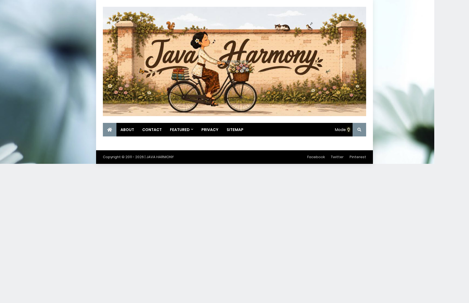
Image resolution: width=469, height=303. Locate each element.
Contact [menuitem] (152, 129)
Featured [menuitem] (180, 129)
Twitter (337, 157)
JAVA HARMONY (160, 157)
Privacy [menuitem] (209, 129)
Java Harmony (235, 61)
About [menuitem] (127, 129)
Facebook (316, 157)
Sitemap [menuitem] (235, 129)
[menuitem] (109, 129)
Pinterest (358, 157)
